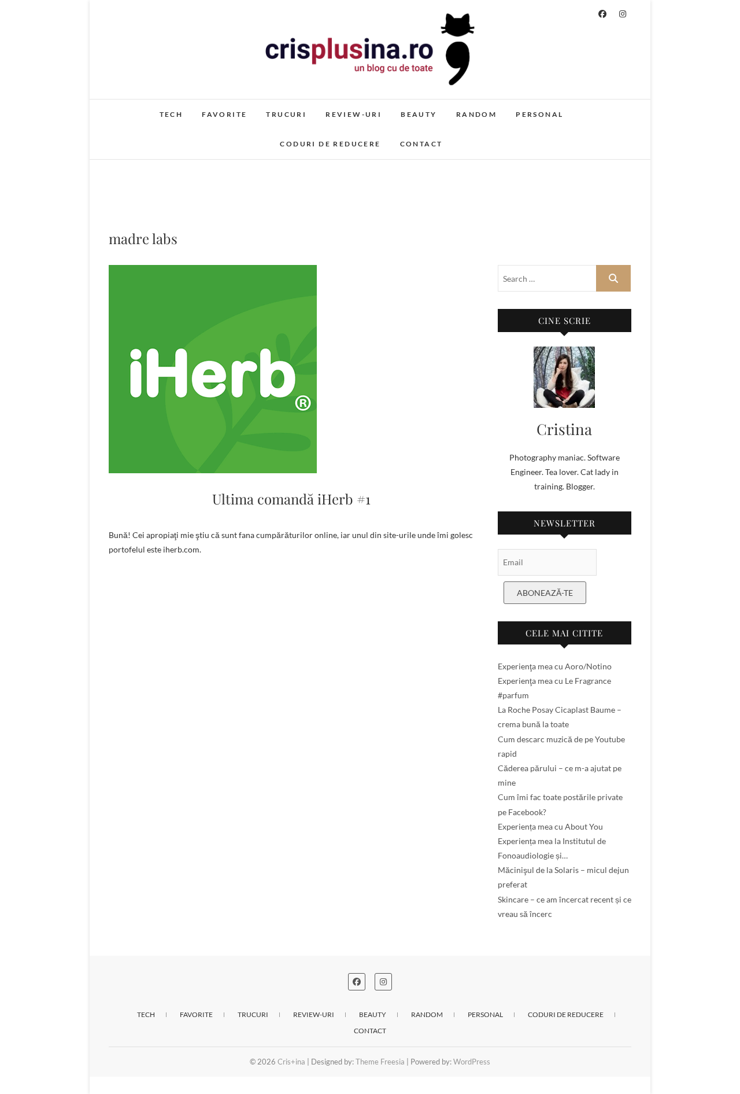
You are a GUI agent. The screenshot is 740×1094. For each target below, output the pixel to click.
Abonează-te (545, 593)
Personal (539, 114)
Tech (171, 114)
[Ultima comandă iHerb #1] (292, 369)
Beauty (418, 114)
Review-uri (353, 114)
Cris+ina (135, 108)
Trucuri (286, 114)
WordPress (471, 1061)
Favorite (224, 114)
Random (476, 114)
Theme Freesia (380, 1061)
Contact (421, 143)
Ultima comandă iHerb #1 (291, 498)
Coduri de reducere (330, 143)
